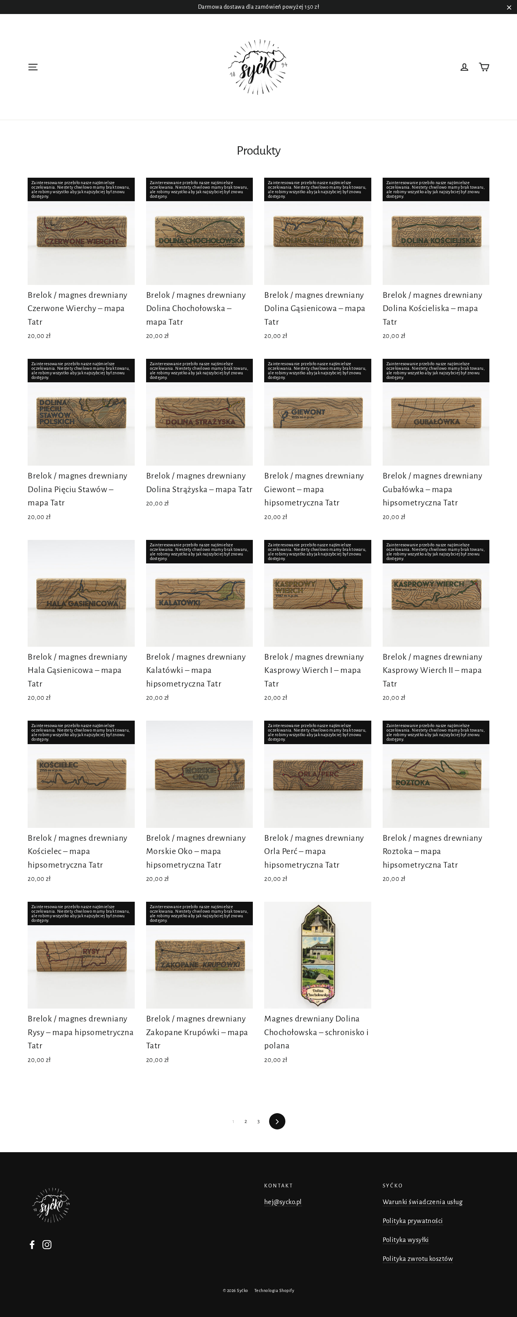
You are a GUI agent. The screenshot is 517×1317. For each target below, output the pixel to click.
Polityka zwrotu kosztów (418, 1258)
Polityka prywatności (413, 1221)
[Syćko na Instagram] (46, 1244)
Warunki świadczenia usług (423, 1202)
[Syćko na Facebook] (32, 1244)
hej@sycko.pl (283, 1202)
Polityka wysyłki (406, 1239)
